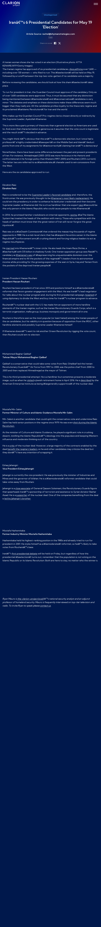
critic (12, 445)
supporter (21, 495)
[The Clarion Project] (11, 4)
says (81, 205)
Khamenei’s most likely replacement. (70, 198)
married (10, 248)
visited (30, 380)
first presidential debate (24, 553)
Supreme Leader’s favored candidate (51, 194)
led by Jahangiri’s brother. (17, 498)
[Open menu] (96, 4)
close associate (22, 488)
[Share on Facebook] (55, 43)
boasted (89, 294)
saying (73, 214)
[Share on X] (59, 43)
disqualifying (76, 69)
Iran (51, 37)
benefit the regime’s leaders (22, 449)
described (86, 380)
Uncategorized (50, 15)
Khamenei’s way (24, 255)
